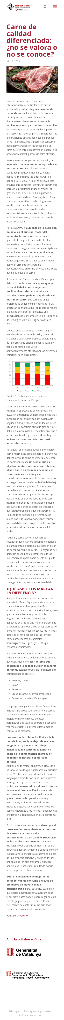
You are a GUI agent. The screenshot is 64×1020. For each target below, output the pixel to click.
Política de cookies (30, 1015)
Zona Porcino (20, 915)
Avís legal (14, 1011)
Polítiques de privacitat (38, 1011)
